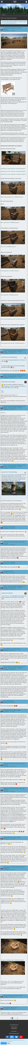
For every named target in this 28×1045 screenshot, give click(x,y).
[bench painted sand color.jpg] (13, 334)
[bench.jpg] (13, 237)
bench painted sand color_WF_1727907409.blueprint (13, 343)
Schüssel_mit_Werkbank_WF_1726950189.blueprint (12, 960)
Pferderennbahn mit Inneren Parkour (12, 649)
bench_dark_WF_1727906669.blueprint (9, 295)
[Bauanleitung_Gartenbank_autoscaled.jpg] (8, 88)
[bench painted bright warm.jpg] (13, 310)
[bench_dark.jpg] (13, 286)
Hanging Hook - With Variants (10, 1007)
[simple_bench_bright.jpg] (13, 158)
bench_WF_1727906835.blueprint (8, 246)
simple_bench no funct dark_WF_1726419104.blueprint (13, 171)
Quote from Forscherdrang (9, 357)
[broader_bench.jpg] (13, 188)
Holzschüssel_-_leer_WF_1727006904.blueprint (11, 981)
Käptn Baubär (6, 30)
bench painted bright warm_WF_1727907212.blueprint (13, 319)
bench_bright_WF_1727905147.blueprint (10, 270)
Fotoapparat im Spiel (8, 571)
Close (9, 1043)
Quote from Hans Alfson (8, 382)
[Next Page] (18, 1018)
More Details (3, 1043)
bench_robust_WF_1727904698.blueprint (10, 222)
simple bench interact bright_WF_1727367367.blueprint (13, 174)
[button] (2, 2)
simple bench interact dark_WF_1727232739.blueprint (13, 168)
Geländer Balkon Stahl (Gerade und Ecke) (13, 995)
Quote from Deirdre (7, 593)
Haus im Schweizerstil (9, 701)
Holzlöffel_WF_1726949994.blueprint (9, 987)
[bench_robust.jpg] (13, 213)
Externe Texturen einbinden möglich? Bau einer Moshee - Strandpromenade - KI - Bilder (14, 351)
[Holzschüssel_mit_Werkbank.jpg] (14, 946)
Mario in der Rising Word (9, 526)
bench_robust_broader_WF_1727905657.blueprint (12, 197)
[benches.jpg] (14, 41)
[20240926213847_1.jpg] (13, 488)
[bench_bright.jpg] (13, 262)
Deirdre (23, 360)
